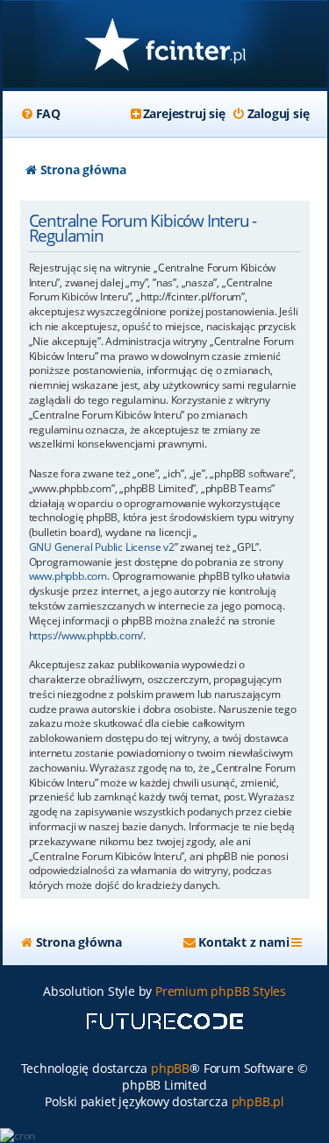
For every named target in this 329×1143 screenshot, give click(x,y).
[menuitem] (40, 114)
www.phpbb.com (68, 576)
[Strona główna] (165, 46)
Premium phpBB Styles (220, 991)
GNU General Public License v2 (102, 547)
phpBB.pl (258, 1101)
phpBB (170, 1068)
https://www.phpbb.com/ (86, 636)
